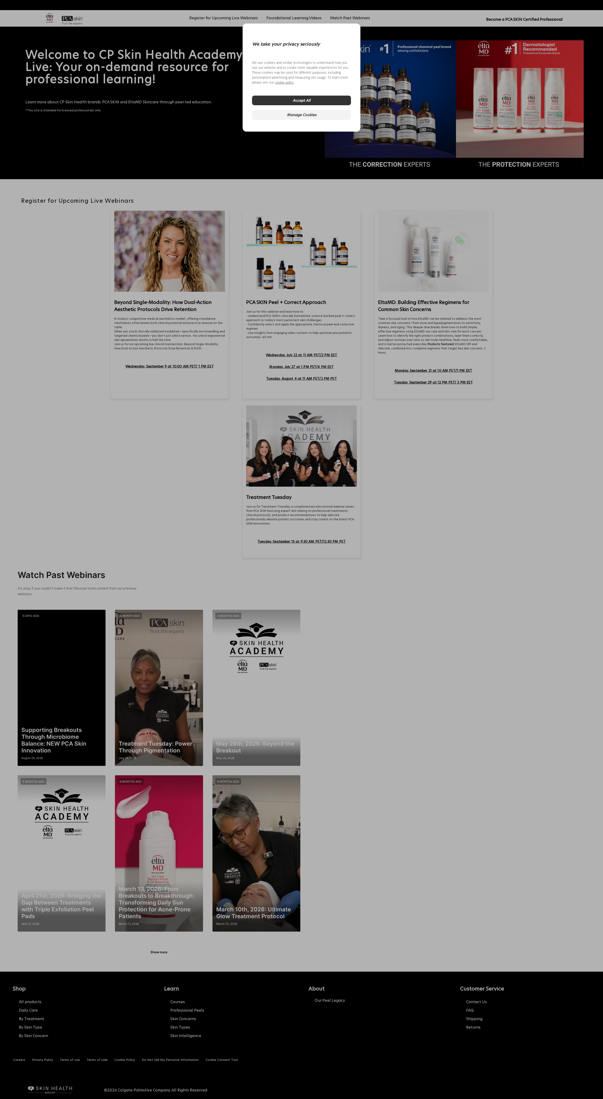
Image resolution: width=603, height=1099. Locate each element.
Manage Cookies (301, 114)
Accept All (301, 100)
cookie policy (284, 82)
